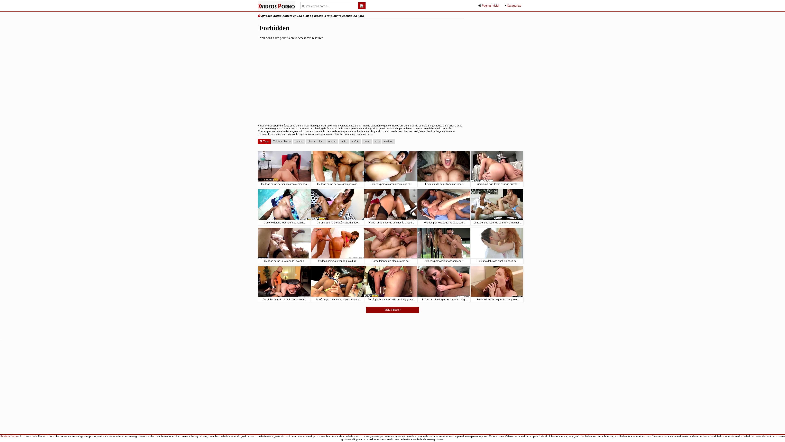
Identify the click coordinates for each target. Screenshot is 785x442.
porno (367, 141)
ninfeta (355, 141)
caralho (299, 141)
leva (321, 141)
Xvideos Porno (281, 141)
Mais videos (392, 309)
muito (344, 141)
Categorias (513, 5)
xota (377, 141)
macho (332, 141)
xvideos (388, 141)
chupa (311, 141)
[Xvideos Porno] (276, 10)
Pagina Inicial (490, 5)
